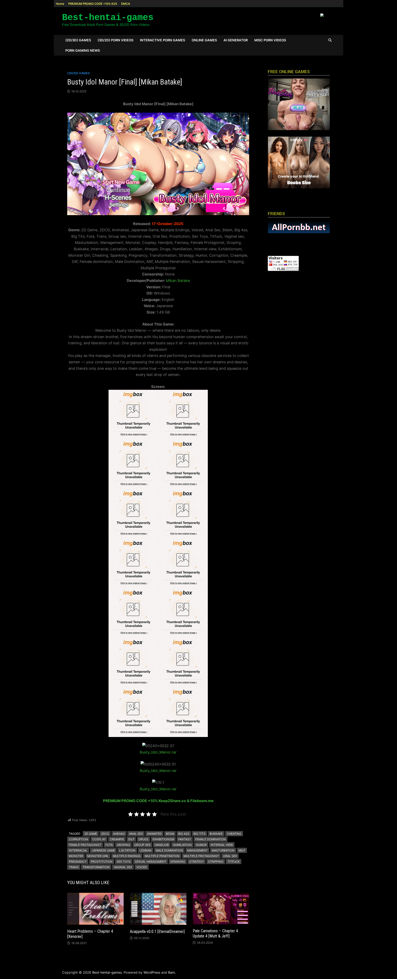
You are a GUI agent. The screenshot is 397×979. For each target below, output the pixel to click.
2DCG (105, 833)
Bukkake (216, 833)
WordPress (151, 972)
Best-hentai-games (107, 17)
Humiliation (182, 845)
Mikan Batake (178, 280)
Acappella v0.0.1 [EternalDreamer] (157, 931)
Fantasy (184, 839)
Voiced (141, 867)
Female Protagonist (85, 845)
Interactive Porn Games (162, 40)
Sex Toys (124, 861)
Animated (154, 833)
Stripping (215, 861)
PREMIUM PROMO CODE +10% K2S (92, 3)
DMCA (125, 3)
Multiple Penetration (162, 856)
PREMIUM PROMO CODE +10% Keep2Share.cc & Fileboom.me (158, 801)
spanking (177, 861)
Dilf (131, 839)
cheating (234, 833)
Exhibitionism (163, 839)
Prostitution (101, 861)
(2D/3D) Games (78, 40)
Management (197, 850)
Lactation (127, 850)
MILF (242, 850)
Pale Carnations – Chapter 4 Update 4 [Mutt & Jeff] (215, 933)
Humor (201, 845)
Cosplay (99, 839)
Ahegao (119, 833)
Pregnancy (78, 861)
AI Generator (236, 40)
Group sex (142, 845)
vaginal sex (123, 867)
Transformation (96, 867)
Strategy (196, 861)
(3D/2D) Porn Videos (115, 40)
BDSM (170, 833)
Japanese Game (103, 850)
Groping (123, 845)
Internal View (222, 845)
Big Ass (183, 833)
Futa (109, 845)
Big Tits (200, 833)
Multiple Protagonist (201, 856)
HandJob (162, 845)
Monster (76, 856)
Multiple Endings (127, 856)
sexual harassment (150, 861)
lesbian (146, 850)
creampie (117, 839)
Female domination (210, 839)
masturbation (223, 850)
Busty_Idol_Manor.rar (158, 752)
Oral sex (230, 856)
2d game (90, 833)
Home (60, 3)
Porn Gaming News (82, 50)
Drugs (143, 839)
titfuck (233, 861)
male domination (169, 850)
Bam (171, 972)
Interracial (78, 850)
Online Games (204, 40)
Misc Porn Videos (270, 40)
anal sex (136, 833)
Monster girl (98, 856)
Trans (74, 867)
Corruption (78, 839)
